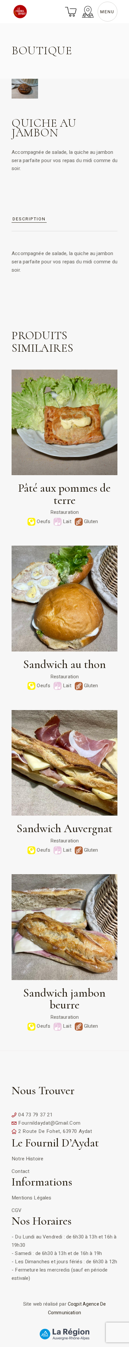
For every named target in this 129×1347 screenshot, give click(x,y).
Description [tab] (29, 219)
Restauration (64, 512)
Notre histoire (27, 1158)
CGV (17, 1210)
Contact (20, 1171)
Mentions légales (31, 1197)
